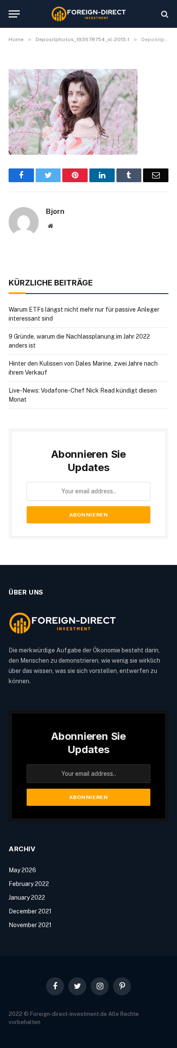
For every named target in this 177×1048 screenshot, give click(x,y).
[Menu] (14, 14)
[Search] (163, 14)
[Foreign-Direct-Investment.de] (88, 14)
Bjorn (55, 211)
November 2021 (30, 925)
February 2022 (29, 883)
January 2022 (27, 897)
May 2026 (22, 870)
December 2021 (30, 911)
